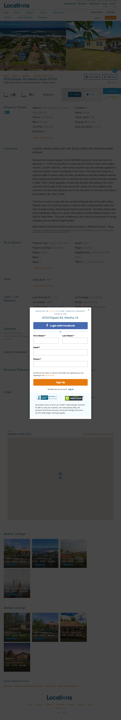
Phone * (37, 359)
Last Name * (68, 335)
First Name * (39, 335)
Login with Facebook (62, 325)
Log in (52, 311)
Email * (36, 347)
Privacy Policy (49, 375)
